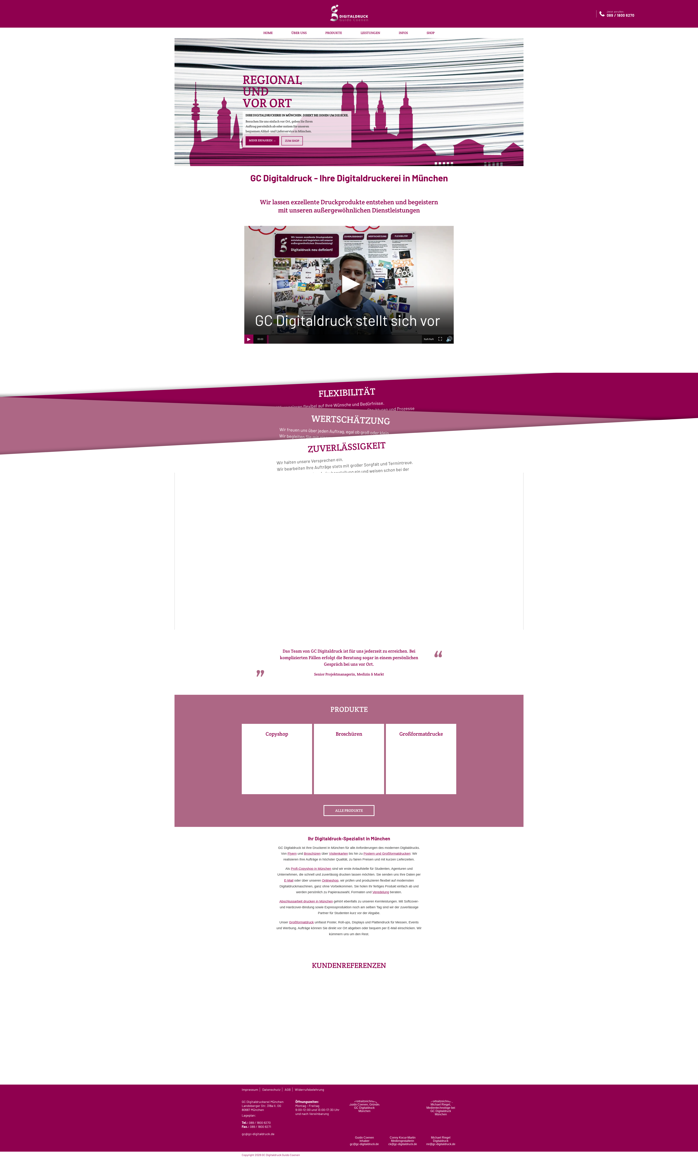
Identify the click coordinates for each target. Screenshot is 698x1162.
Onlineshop (330, 880)
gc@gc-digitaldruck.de (258, 1134)
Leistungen (370, 33)
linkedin (454, 1089)
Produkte (333, 33)
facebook (440, 1089)
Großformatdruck (301, 922)
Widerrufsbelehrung (309, 1089)
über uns (299, 33)
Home (268, 33)
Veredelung (380, 892)
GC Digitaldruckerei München (263, 1102)
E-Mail (288, 880)
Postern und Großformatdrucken (387, 853)
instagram (447, 1089)
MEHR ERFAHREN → (262, 140)
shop (431, 33)
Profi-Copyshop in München (311, 869)
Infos (403, 33)
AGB (288, 1089)
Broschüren (312, 853)
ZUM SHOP (292, 141)
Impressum (250, 1089)
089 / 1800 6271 (260, 1127)
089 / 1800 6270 (260, 1123)
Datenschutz (271, 1089)
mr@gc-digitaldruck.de (440, 1144)
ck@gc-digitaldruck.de (402, 1144)
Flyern (292, 853)
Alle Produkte (349, 810)
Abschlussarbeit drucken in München (306, 901)
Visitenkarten (338, 853)
